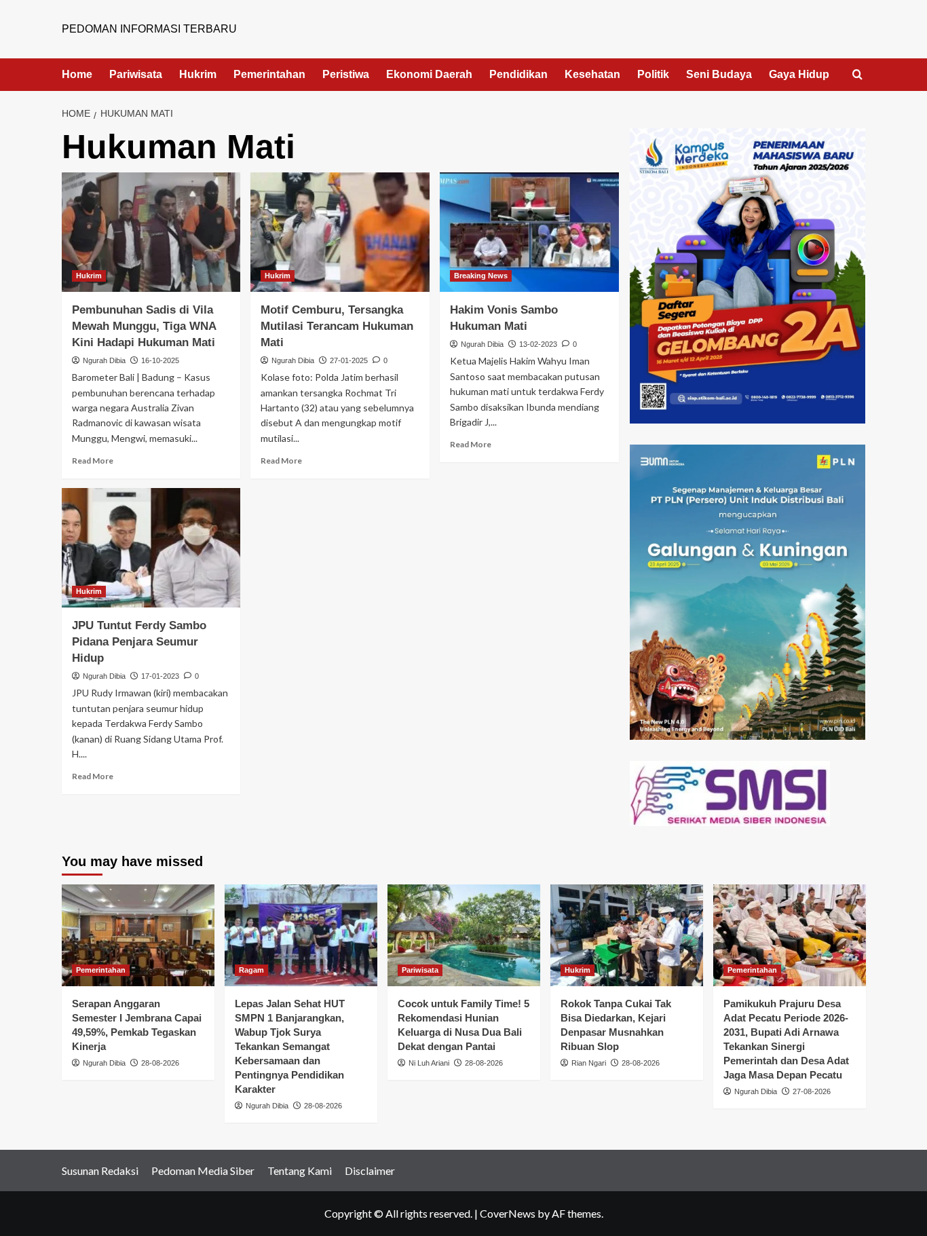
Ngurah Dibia (104, 360)
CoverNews (507, 1213)
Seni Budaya (719, 74)
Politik (653, 74)
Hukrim (197, 74)
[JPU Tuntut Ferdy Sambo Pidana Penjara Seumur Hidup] (151, 547)
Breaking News (481, 275)
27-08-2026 (812, 1091)
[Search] (857, 75)
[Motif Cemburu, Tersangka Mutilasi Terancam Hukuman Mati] (340, 232)
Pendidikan (518, 74)
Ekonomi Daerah (429, 74)
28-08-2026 (160, 1063)
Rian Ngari (588, 1063)
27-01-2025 (349, 360)
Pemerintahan (269, 74)
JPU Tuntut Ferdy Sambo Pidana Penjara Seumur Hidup (139, 641)
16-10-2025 (160, 360)
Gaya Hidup (799, 74)
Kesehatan (592, 74)
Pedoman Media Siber (202, 1170)
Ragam (251, 970)
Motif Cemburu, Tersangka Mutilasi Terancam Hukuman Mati (337, 326)
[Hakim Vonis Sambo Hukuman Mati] (529, 232)
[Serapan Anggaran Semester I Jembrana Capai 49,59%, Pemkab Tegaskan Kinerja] (138, 935)
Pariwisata (135, 74)
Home (77, 74)
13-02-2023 (538, 344)
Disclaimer (370, 1170)
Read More (92, 460)
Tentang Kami (299, 1170)
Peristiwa (345, 74)
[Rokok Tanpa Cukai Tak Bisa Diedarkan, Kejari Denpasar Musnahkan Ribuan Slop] (626, 935)
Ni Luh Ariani (429, 1063)
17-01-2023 (160, 676)
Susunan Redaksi (100, 1170)
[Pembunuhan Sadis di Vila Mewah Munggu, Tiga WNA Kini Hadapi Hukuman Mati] (151, 232)
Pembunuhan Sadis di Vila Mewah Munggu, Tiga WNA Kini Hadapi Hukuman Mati (144, 326)
